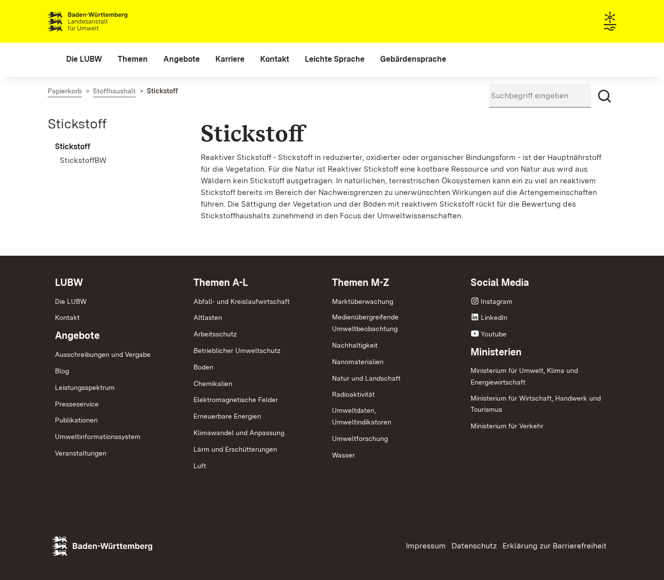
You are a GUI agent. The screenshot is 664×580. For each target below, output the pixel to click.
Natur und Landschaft (366, 378)
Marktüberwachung (362, 301)
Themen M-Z (360, 282)
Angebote (77, 335)
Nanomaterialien (358, 362)
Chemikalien (212, 383)
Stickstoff (77, 123)
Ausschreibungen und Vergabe (103, 354)
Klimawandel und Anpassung (238, 433)
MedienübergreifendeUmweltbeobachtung (365, 323)
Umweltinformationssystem (97, 436)
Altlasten (207, 317)
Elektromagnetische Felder (235, 400)
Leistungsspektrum (85, 387)
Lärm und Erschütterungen (235, 449)
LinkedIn (494, 317)
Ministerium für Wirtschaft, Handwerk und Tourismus (536, 404)
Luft (199, 466)
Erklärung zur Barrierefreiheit (555, 545)
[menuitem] (84, 59)
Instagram (496, 301)
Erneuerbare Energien (227, 416)
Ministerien (496, 352)
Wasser (343, 455)
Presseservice (77, 404)
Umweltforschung (360, 438)
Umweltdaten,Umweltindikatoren (361, 416)
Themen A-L (220, 282)
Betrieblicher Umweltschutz (236, 350)
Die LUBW (71, 301)
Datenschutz (474, 545)
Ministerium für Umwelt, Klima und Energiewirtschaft (524, 376)
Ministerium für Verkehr (507, 426)
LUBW (69, 282)
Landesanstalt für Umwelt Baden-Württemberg (104, 21)
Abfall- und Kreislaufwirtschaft (241, 301)
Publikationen (76, 420)
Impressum (426, 545)
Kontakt (67, 317)
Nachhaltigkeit (355, 345)
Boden (203, 367)
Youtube (494, 334)
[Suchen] (604, 96)
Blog (62, 371)
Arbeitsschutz (215, 334)
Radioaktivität (353, 394)
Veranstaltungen (80, 453)
